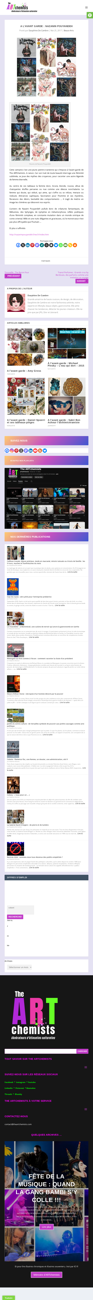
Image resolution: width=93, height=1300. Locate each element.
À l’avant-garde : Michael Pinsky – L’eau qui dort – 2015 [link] (66, 364)
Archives (8, 961)
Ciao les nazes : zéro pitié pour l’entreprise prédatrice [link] (29, 597)
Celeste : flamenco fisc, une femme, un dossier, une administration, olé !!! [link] (37, 759)
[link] (90, 15)
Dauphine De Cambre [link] (38, 30)
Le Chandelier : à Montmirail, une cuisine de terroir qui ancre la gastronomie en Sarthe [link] (43, 627)
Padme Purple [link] (32, 1207)
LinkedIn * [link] (10, 1088)
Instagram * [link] (22, 1082)
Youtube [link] (32, 1082)
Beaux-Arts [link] (69, 30)
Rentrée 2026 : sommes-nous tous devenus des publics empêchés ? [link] (35, 857)
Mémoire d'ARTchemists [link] (47, 1274)
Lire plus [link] (46, 1227)
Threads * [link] (10, 1094)
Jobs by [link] (10, 933)
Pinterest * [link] (21, 1088)
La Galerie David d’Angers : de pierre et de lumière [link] (28, 825)
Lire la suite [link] (72, 572)
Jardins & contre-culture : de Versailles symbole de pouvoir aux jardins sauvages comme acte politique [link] (45, 725)
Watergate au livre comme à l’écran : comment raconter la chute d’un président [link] (40, 658)
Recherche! (15, 917)
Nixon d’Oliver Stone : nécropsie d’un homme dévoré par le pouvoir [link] (35, 694)
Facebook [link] (9, 1082)
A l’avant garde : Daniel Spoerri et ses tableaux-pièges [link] (26, 421)
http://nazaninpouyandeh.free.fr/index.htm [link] (29, 234)
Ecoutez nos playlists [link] (22, 461)
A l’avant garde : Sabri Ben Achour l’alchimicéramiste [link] (64, 421)
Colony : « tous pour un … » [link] (18, 795)
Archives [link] (52, 1207)
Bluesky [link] (18, 1094)
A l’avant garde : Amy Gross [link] (24, 370)
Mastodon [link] (30, 1088)
